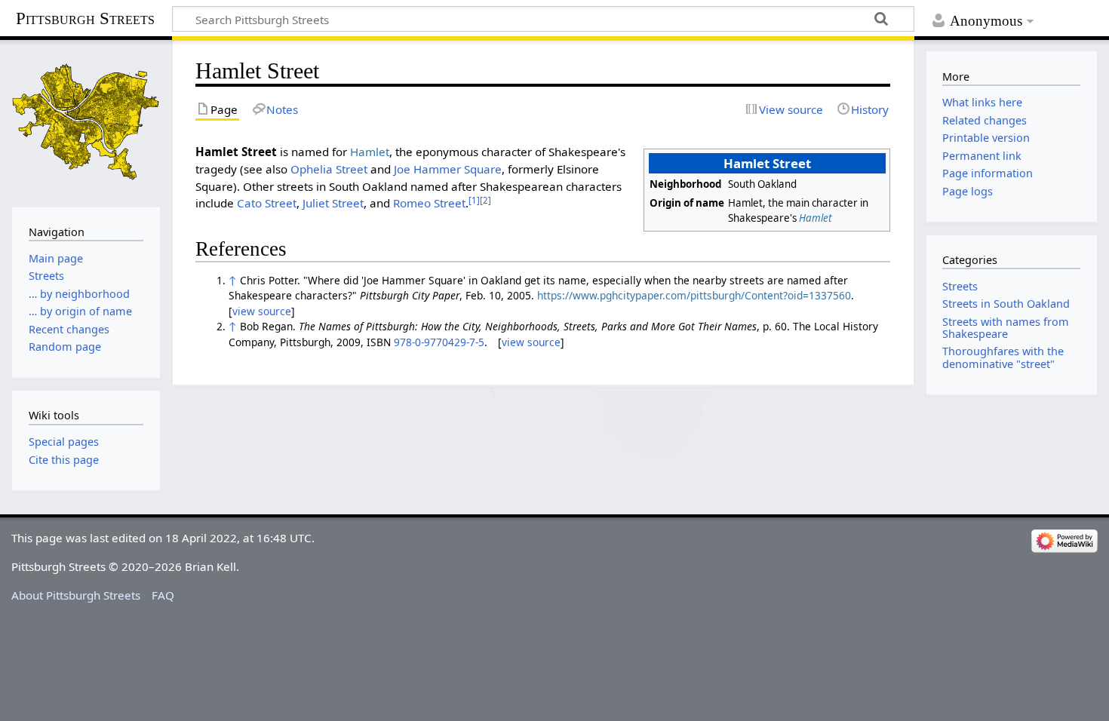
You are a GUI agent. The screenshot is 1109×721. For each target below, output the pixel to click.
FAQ (163, 595)
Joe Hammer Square (448, 168)
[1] (474, 200)
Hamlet (815, 218)
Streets (960, 286)
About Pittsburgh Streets (75, 595)
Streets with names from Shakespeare (1005, 327)
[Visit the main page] (86, 121)
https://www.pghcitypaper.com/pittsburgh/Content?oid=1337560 (694, 295)
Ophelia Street (328, 168)
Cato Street (266, 202)
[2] (485, 200)
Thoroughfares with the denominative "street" (1003, 357)
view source (261, 311)
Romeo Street (429, 202)
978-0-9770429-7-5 (439, 342)
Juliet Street (333, 202)
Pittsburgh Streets (85, 19)
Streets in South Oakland (1006, 303)
